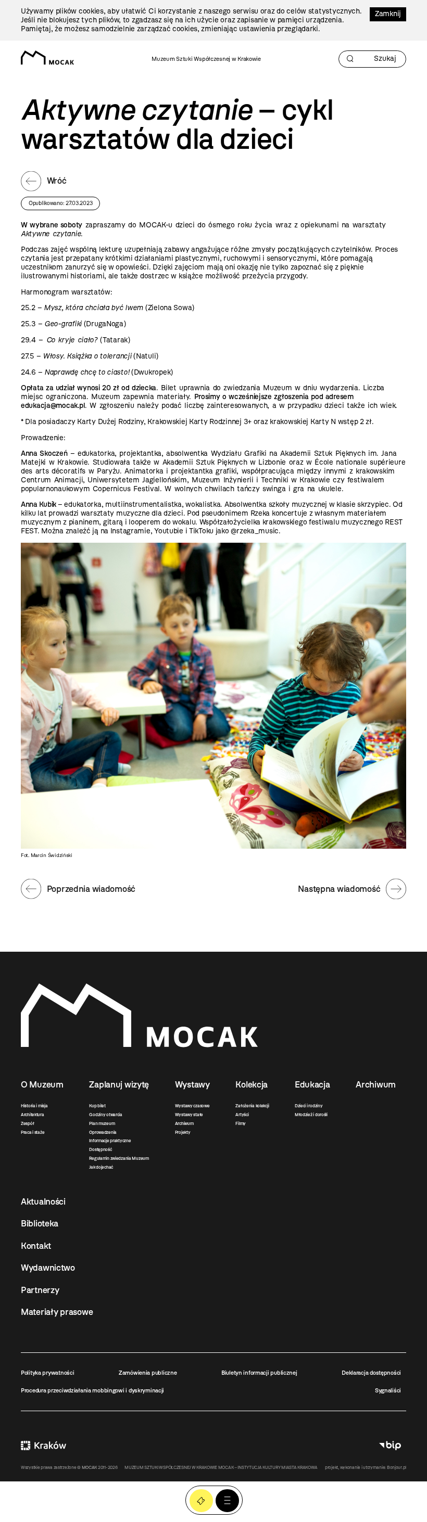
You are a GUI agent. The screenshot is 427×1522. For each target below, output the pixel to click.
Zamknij (388, 13)
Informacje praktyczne (110, 1140)
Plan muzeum (102, 1123)
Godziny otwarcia (105, 1114)
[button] (227, 1501)
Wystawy (192, 1084)
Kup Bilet (201, 1501)
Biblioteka (39, 1223)
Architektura (32, 1114)
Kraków (43, 1445)
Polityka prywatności (47, 1372)
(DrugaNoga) (85, 323)
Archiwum (184, 1123)
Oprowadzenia (103, 1132)
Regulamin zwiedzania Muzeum (118, 1158)
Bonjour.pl (396, 1467)
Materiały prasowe (57, 1312)
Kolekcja (251, 1084)
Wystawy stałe (189, 1114)
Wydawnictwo (48, 1267)
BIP (390, 1445)
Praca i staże (32, 1132)
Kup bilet (97, 1105)
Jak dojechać (101, 1167)
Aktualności (43, 1201)
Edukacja (312, 1084)
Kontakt (36, 1245)
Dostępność (100, 1149)
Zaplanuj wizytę (119, 1084)
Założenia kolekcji (252, 1105)
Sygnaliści (388, 1390)
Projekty (183, 1132)
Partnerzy (40, 1290)
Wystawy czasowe (192, 1105)
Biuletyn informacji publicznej (259, 1372)
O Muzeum (42, 1084)
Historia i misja (34, 1105)
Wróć (57, 180)
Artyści (241, 1114)
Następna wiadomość (339, 889)
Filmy (240, 1123)
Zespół (27, 1123)
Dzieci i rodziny (309, 1105)
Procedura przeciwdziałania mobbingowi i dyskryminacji (92, 1390)
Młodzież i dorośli (311, 1114)
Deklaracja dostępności (371, 1372)
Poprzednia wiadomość (91, 889)
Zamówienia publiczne (148, 1372)
